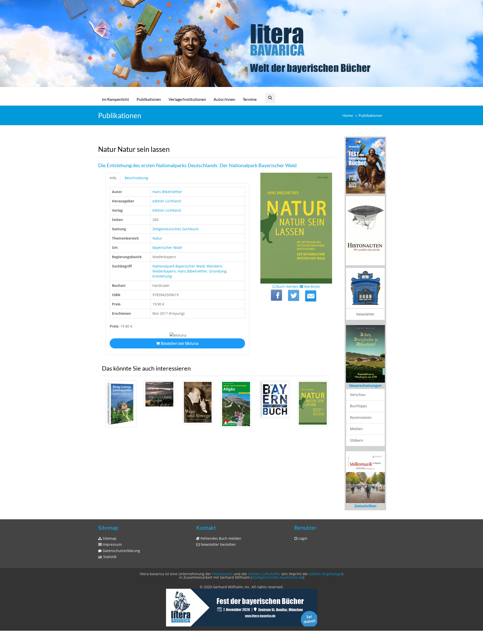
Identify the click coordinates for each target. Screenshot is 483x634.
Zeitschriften (365, 506)
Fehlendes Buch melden (220, 538)
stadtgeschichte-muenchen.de (277, 577)
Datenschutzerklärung (121, 550)
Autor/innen (224, 99)
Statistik (109, 556)
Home (347, 115)
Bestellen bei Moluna (179, 343)
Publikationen (149, 99)
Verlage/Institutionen (187, 99)
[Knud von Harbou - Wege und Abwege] (197, 402)
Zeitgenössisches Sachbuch (175, 229)
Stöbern (356, 440)
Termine (250, 99)
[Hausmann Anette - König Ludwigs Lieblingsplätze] (121, 404)
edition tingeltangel (325, 573)
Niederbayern (164, 271)
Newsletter (365, 314)
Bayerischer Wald (167, 247)
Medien (356, 428)
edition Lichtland (166, 201)
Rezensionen (361, 417)
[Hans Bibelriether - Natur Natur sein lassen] (312, 403)
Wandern (214, 266)
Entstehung (162, 276)
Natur (157, 238)
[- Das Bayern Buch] (274, 399)
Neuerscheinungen (365, 385)
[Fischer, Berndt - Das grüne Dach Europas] (159, 394)
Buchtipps (358, 405)
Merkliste (311, 286)
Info (113, 177)
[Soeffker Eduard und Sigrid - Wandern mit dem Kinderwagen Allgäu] (236, 404)
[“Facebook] (276, 295)
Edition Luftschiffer (264, 573)
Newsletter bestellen (218, 544)
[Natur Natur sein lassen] (310, 295)
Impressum (112, 544)
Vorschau (358, 394)
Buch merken (287, 286)
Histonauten (222, 573)
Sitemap (109, 538)
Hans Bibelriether (167, 191)
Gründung (217, 271)
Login (302, 538)
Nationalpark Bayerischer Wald (178, 266)
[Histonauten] (365, 165)
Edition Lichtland (166, 210)
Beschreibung (136, 177)
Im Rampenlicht (115, 99)
